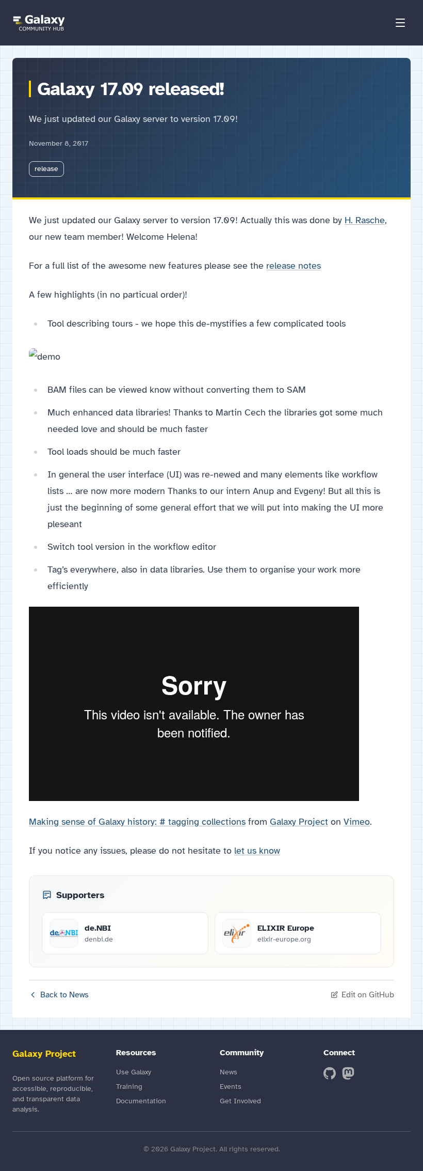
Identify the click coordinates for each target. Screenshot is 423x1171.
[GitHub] (329, 1073)
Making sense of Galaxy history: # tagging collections (137, 821)
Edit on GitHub (367, 995)
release (46, 168)
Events (230, 1086)
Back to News (64, 995)
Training (129, 1086)
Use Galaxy (133, 1072)
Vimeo (357, 821)
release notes (293, 265)
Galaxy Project (299, 821)
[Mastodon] (348, 1073)
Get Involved (240, 1101)
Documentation (141, 1101)
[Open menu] (400, 22)
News (228, 1072)
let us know (257, 850)
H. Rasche (365, 220)
